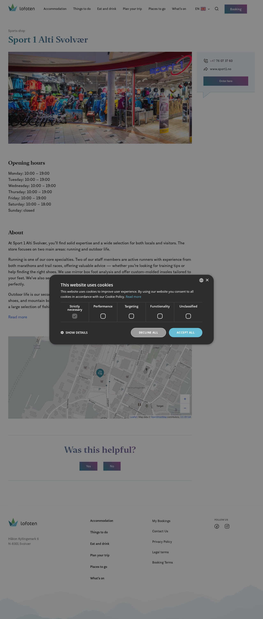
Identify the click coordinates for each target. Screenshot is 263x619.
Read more (133, 296)
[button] (74, 332)
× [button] (207, 280)
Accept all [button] (186, 332)
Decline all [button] (148, 332)
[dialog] (131, 309)
